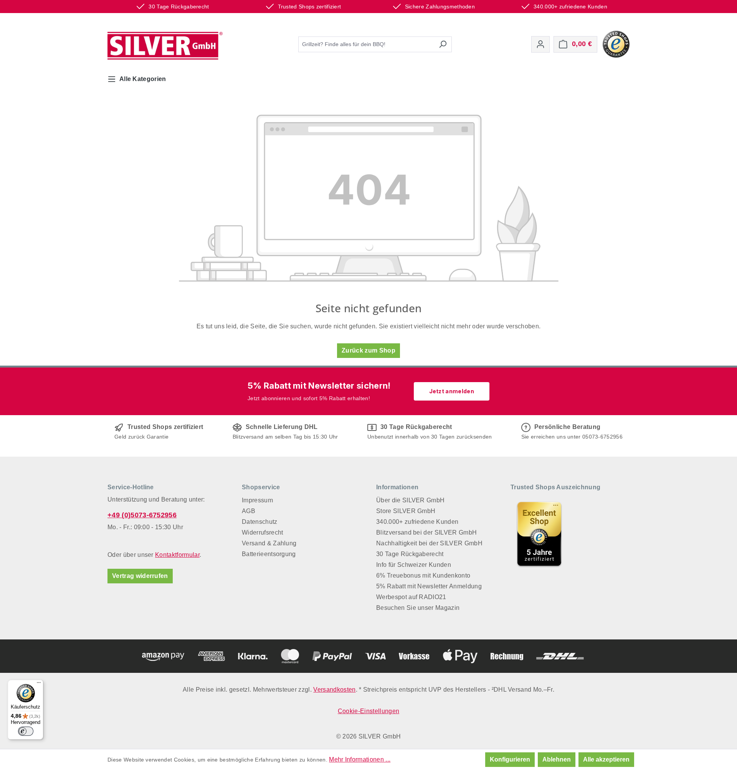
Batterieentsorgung (269, 554)
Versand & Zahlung (269, 543)
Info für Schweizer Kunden (413, 564)
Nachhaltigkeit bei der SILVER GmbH (429, 543)
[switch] (25, 731)
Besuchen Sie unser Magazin (417, 607)
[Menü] (38, 684)
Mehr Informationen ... (359, 759)
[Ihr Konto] (540, 44)
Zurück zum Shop (368, 350)
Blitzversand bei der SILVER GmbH (426, 532)
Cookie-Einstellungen (368, 711)
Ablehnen (556, 759)
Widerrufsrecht (262, 532)
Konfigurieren (510, 759)
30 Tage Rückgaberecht (410, 554)
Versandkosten (334, 689)
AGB (248, 511)
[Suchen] (443, 44)
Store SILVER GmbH (405, 511)
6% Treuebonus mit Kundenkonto (423, 575)
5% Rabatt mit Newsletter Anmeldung (429, 586)
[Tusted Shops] (616, 43)
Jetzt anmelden (451, 391)
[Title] (539, 534)
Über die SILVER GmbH (410, 500)
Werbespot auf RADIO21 (411, 597)
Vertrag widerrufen (140, 576)
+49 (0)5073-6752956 (142, 515)
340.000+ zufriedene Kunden (417, 521)
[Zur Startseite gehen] (165, 46)
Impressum (257, 500)
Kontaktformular (177, 554)
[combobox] (366, 44)
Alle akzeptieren (606, 759)
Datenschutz (260, 521)
